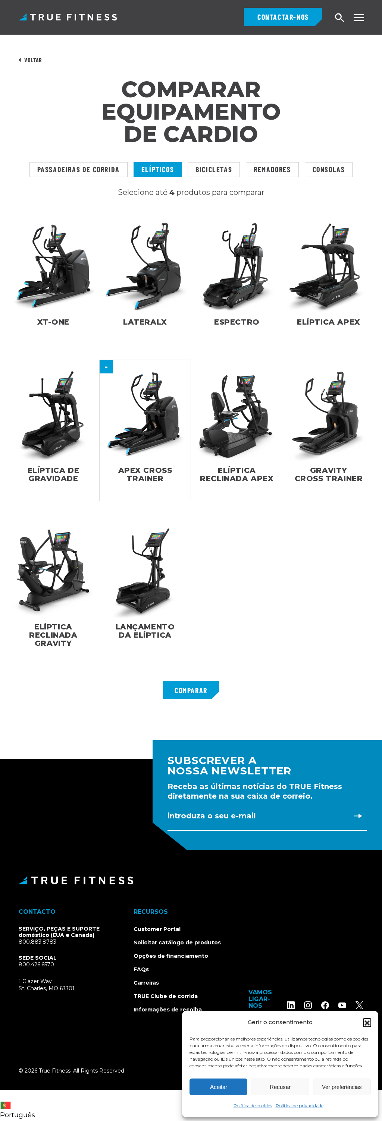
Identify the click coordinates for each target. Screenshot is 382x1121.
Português (17, 1115)
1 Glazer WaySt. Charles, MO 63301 (55, 985)
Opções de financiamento (171, 956)
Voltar (33, 59)
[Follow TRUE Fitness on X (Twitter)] (359, 1005)
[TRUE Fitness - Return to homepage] (191, 880)
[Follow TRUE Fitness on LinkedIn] (291, 1005)
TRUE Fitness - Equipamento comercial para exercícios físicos (68, 16)
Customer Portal (157, 929)
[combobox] (19, 1105)
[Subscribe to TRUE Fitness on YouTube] (342, 1005)
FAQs (141, 969)
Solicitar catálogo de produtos (177, 942)
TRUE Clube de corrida (166, 996)
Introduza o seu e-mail (211, 816)
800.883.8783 (37, 941)
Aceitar (218, 1087)
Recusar (280, 1087)
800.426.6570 (36, 964)
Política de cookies (253, 1105)
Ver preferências (342, 1087)
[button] (367, 1022)
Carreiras (146, 982)
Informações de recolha (168, 1009)
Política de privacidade (299, 1105)
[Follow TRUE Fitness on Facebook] (325, 1005)
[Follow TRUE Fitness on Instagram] (308, 1005)
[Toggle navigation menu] (358, 17)
